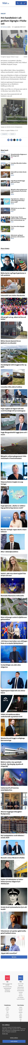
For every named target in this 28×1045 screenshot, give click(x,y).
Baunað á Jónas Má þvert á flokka (13, 858)
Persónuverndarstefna (7, 986)
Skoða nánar (5, 1033)
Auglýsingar (20, 985)
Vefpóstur (21, 995)
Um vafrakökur (20, 997)
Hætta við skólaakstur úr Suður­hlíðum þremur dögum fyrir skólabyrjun (12, 882)
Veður (21, 1014)
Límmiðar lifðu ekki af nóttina (18, 163)
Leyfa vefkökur (14, 1041)
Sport (7, 1010)
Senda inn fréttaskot (20, 999)
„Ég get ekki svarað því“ (9, 953)
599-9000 (8, 991)
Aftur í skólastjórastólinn (9, 552)
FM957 (20, 1017)
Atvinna (20, 1010)
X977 (21, 1019)
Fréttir (7, 1007)
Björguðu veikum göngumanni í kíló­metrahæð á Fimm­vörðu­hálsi (19, 191)
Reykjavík (12, 134)
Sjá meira (14, 957)
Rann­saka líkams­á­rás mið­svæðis (12, 596)
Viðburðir (20, 1012)
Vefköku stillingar (14, 1037)
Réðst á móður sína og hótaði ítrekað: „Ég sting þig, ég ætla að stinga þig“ (12, 764)
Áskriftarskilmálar (20, 990)
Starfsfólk (21, 992)
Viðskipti (7, 1009)
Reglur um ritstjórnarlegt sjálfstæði (7, 985)
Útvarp (7, 1017)
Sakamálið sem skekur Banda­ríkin (13, 295)
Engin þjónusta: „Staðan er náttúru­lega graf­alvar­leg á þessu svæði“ (18, 200)
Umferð (20, 994)
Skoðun (7, 1014)
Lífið (7, 1012)
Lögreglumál (4, 134)
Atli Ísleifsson (4, 27)
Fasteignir (21, 1009)
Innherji (20, 1007)
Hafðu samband (21, 987)
